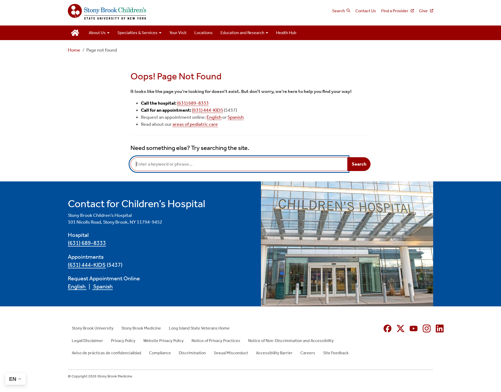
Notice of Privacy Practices (216, 340)
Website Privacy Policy (163, 340)
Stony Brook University (93, 328)
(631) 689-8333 (193, 103)
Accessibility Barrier (274, 352)
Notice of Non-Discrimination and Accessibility (291, 340)
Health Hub (286, 32)
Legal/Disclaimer (87, 340)
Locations (203, 32)
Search (338, 10)
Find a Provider (395, 10)
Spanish (236, 117)
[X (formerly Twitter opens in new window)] (400, 328)
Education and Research (242, 32)
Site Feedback (336, 352)
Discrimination (192, 352)
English (214, 117)
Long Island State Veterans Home (199, 328)
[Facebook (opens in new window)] (387, 328)
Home (74, 50)
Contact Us (365, 10)
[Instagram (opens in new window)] (426, 328)
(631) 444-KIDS (207, 110)
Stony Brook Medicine (141, 328)
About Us (97, 32)
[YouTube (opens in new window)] (413, 328)
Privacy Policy (123, 340)
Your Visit (178, 32)
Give (423, 10)
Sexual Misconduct (231, 352)
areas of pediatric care (195, 124)
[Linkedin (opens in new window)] (439, 328)
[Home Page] (157, 12)
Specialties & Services (137, 32)
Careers (307, 352)
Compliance (160, 352)
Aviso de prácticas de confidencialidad (106, 352)
